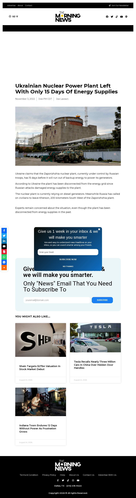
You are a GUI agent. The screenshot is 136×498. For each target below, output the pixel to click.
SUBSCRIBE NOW (68, 259)
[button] (68, 234)
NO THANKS (68, 266)
